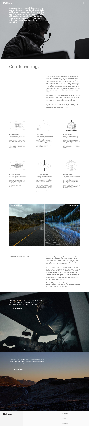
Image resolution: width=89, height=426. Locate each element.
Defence (63, 415)
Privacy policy (64, 420)
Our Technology (65, 413)
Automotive (64, 414)
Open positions (65, 423)
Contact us (64, 418)
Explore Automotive (18, 369)
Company (64, 417)
